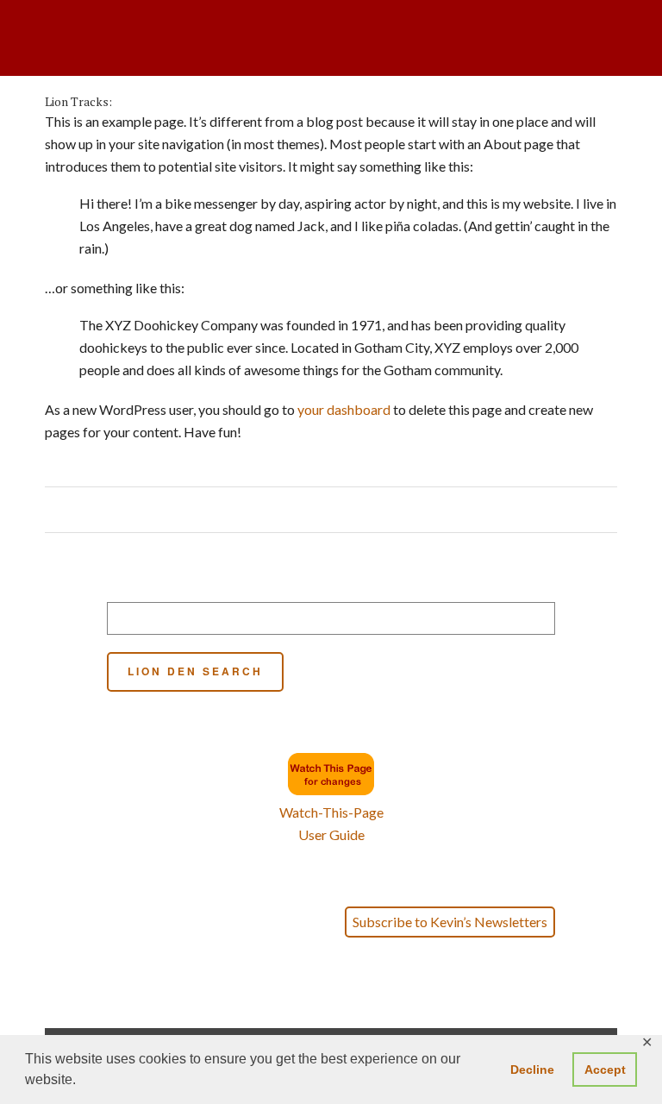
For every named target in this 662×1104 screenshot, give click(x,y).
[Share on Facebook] (304, 509)
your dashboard (343, 409)
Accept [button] (605, 1069)
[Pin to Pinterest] (337, 509)
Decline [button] (532, 1069)
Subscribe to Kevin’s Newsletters (450, 921)
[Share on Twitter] (321, 509)
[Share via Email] (370, 509)
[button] (331, 1005)
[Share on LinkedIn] (354, 509)
